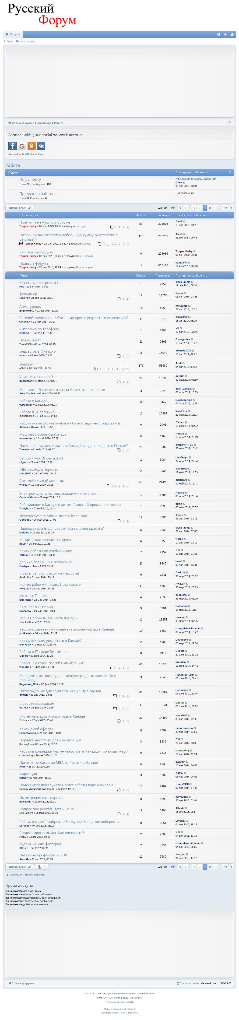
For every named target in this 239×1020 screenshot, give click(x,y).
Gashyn (24, 566)
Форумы (15, 34)
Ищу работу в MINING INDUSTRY (196, 178)
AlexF (179, 221)
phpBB (112, 993)
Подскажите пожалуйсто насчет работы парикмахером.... (68, 784)
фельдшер (28, 293)
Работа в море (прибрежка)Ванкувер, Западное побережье (69, 821)
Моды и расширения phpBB (119, 1009)
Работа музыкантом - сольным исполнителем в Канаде (66, 629)
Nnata (179, 293)
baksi (179, 561)
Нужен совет (30, 340)
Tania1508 (25, 344)
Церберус (182, 457)
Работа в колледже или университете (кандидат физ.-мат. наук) (73, 751)
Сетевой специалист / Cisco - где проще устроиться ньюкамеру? (73, 317)
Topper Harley (27, 226)
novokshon (26, 438)
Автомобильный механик (41, 480)
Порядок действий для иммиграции (50, 740)
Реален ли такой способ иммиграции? (51, 662)
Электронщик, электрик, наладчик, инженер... (58, 493)
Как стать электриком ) (38, 282)
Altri (22, 848)
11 (121, 369)
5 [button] (194, 208)
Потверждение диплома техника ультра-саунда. (60, 690)
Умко (22, 766)
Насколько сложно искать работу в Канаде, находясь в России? (73, 445)
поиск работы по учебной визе (46, 550)
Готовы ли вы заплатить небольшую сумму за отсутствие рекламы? (68, 237)
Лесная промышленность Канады (48, 618)
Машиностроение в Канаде (42, 434)
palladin (180, 761)
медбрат (26, 364)
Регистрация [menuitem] (233, 35)
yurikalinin (25, 633)
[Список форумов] (41, 15)
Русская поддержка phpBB (119, 1002)
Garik (179, 182)
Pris (21, 286)
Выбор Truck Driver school (41, 458)
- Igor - (23, 462)
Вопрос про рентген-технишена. (47, 808)
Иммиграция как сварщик (41, 797)
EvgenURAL (26, 310)
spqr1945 (181, 262)
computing (26, 755)
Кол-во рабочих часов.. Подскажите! (50, 584)
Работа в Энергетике (36, 412)
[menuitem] (218, 34)
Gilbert (23, 655)
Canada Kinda (28, 497)
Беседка (81, 226)
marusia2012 (183, 350)
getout (180, 376)
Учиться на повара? (36, 376)
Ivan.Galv (25, 644)
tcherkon (24, 321)
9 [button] (215, 208)
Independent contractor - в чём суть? (49, 573)
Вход (10, 41)
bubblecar (25, 380)
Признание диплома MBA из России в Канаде (58, 762)
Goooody (25, 519)
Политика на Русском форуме (44, 222)
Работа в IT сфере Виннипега (44, 651)
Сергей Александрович (34, 789)
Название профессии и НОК (43, 855)
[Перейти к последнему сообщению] (184, 221)
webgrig (24, 667)
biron (179, 503)
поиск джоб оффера (36, 728)
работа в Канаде (33, 400)
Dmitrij (180, 702)
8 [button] (210, 208)
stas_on (180, 854)
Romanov (25, 611)
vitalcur (23, 484)
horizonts (181, 305)
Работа (12, 165)
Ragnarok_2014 (28, 684)
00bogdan (25, 404)
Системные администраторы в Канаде (52, 716)
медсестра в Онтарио (37, 351)
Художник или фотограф (40, 843)
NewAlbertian (184, 400)
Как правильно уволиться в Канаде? (50, 640)
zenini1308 (182, 784)
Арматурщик (30, 306)
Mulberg (24, 532)
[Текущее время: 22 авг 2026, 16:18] (229, 123)
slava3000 (181, 316)
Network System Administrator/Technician (53, 515)
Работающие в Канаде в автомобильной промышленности (70, 504)
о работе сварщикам (36, 703)
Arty (105, 997)
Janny (179, 515)
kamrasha (25, 599)
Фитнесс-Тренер (33, 595)
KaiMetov (181, 411)
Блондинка (183, 339)
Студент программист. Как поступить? (51, 832)
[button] (172, 208)
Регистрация (27, 41)
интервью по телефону (39, 328)
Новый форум (84, 256)
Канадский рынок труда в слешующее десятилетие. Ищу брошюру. (67, 677)
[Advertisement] (123, 82)
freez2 (179, 538)
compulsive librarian (188, 628)
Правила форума (33, 263)
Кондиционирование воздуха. (45, 539)
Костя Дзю (25, 744)
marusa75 (181, 479)
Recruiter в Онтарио (36, 606)
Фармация (28, 773)
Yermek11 (25, 555)
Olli (178, 550)
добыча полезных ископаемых (45, 562)
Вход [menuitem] (226, 35)
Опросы (86, 243)
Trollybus (25, 508)
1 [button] (185, 208)
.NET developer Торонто (38, 469)
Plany (22, 836)
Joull (179, 363)
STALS (23, 333)
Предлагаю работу (36, 193)
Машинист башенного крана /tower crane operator (62, 389)
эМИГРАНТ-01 (184, 444)
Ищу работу (30, 179)
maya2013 (25, 801)
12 (126, 369)
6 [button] (199, 208)
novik (22, 543)
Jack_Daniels (27, 393)
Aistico (23, 427)
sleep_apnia (183, 281)
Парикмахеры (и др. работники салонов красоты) (61, 528)
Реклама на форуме (36, 252)
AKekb (180, 808)
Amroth (24, 859)
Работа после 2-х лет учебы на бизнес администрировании (70, 423)
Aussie (180, 433)
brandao (181, 662)
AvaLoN (24, 577)
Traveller (24, 449)
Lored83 (24, 825)
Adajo (23, 777)
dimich (23, 694)
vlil (177, 328)
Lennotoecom (28, 733)
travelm (180, 617)
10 (117, 369)
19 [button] (225, 208)
